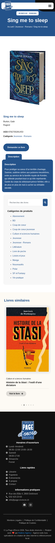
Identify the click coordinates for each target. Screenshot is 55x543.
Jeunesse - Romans (27, 13)
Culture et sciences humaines (26, 234)
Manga (16, 260)
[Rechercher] (45, 202)
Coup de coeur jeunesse (24, 229)
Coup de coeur (19, 225)
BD (14, 220)
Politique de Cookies (27, 523)
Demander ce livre (16, 147)
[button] (49, 5)
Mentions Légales (14, 520)
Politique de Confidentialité (35, 520)
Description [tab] (13, 157)
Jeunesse (17, 238)
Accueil (10, 27)
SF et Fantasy (19, 273)
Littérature (17, 247)
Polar (15, 269)
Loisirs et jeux (19, 256)
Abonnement (18, 216)
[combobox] (25, 202)
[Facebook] (24, 505)
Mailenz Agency (24, 533)
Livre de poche (19, 251)
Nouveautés (18, 264)
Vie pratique (18, 278)
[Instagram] (30, 505)
